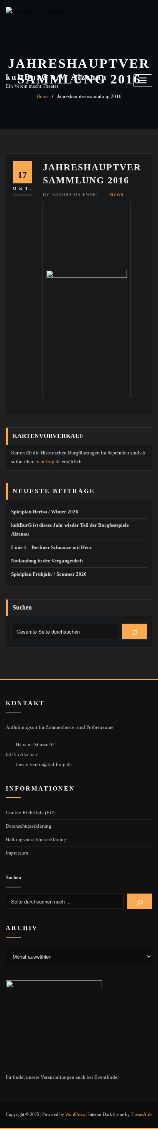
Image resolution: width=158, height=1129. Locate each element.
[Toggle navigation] (142, 80)
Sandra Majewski (70, 194)
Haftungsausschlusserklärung (36, 839)
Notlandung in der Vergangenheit (47, 561)
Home (42, 96)
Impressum (17, 853)
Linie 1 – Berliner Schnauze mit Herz (51, 547)
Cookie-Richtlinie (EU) (30, 812)
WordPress (75, 1114)
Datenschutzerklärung (28, 826)
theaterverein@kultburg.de (44, 764)
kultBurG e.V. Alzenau (56, 76)
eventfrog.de (48, 461)
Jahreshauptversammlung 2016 (89, 96)
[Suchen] (134, 631)
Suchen (22, 607)
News (116, 194)
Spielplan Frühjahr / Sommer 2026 (49, 574)
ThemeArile (141, 1114)
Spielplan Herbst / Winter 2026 (44, 512)
